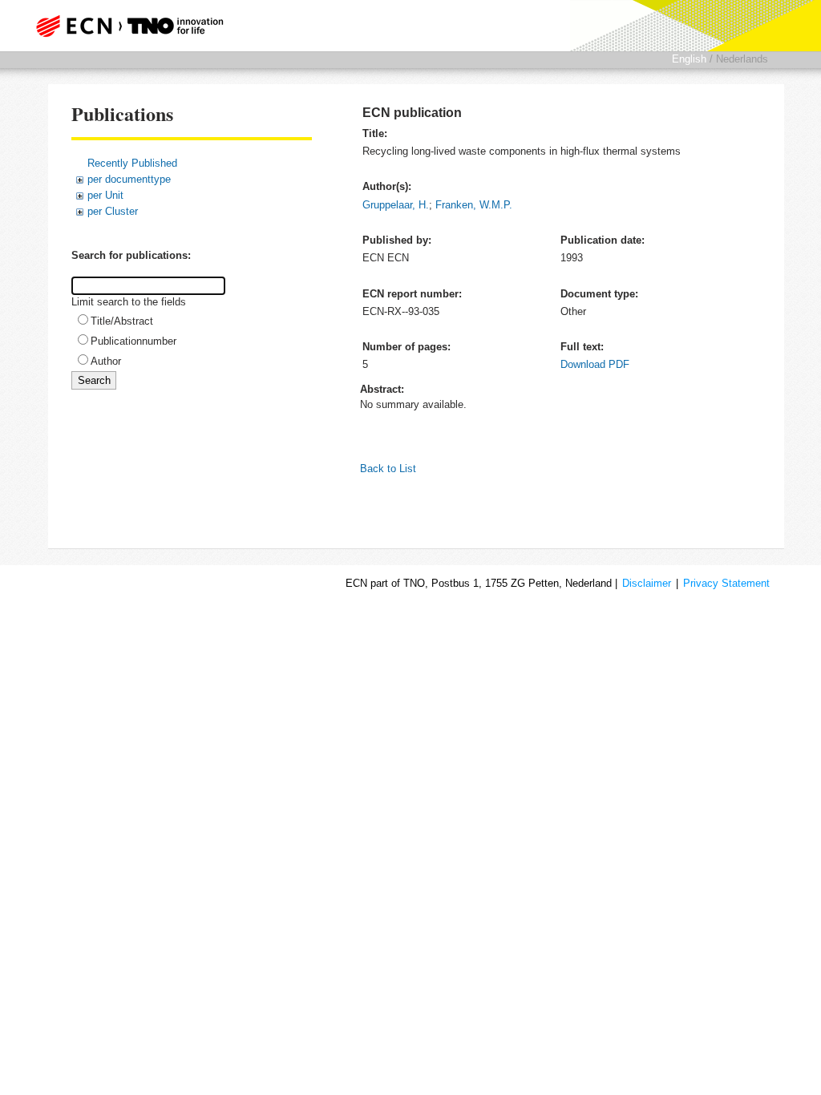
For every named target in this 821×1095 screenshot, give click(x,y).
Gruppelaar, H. (395, 205)
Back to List (388, 469)
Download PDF (594, 364)
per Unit (105, 195)
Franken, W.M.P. (473, 205)
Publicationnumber (133, 341)
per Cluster (112, 211)
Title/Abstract (122, 321)
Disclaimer (646, 583)
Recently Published (132, 163)
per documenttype (129, 179)
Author (106, 361)
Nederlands (742, 59)
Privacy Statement (726, 583)
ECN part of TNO (134, 25)
